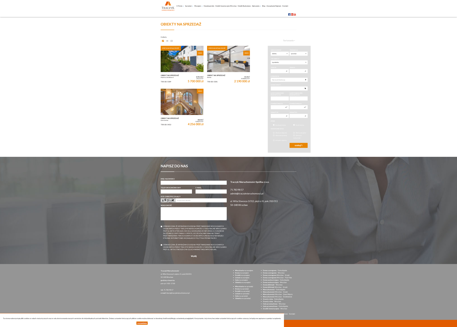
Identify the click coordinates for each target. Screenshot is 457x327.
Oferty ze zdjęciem (281, 133)
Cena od (273, 67)
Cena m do (293, 112)
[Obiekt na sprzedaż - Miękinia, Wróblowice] (182, 66)
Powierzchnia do (296, 103)
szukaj (298, 145)
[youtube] (295, 12)
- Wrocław (274, 273)
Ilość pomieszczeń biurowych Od (277, 94)
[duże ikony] (163, 41)
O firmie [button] (179, 6)
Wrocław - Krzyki (276, 275)
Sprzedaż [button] (188, 6)
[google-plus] (292, 12)
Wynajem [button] (197, 6)
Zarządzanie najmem (273, 6)
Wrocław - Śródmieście (277, 297)
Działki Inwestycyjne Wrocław (226, 6)
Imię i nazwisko (168, 179)
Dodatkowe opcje (277, 129)
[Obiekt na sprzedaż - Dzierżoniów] (182, 109)
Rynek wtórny (300, 125)
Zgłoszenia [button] (256, 6)
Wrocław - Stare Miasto (278, 294)
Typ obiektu (275, 59)
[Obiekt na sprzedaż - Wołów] (228, 66)
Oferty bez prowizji (281, 135)
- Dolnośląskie (275, 270)
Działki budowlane (244, 6)
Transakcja (294, 50)
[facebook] (289, 12)
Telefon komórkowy (171, 188)
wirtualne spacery (281, 140)
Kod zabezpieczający (170, 196)
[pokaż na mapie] (171, 41)
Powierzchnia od (277, 103)
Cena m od (274, 112)
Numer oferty (276, 85)
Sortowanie (288, 40)
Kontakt (285, 6)
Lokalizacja (275, 76)
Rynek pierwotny (280, 125)
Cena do (292, 67)
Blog (263, 6)
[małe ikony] (167, 41)
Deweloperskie (209, 6)
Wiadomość (166, 205)
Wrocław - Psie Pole (277, 278)
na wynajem (244, 270)
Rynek (273, 121)
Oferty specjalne (301, 133)
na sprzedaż (244, 286)
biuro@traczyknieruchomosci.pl (178, 293)
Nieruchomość (276, 50)
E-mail (198, 188)
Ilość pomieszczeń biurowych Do (296, 94)
